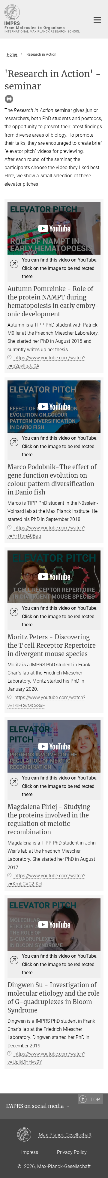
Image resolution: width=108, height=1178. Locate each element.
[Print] (9, 99)
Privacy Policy (72, 1152)
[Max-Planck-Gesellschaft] (28, 1135)
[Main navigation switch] (97, 20)
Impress (29, 1152)
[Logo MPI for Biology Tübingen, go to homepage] (42, 19)
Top (95, 1099)
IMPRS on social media (35, 1106)
